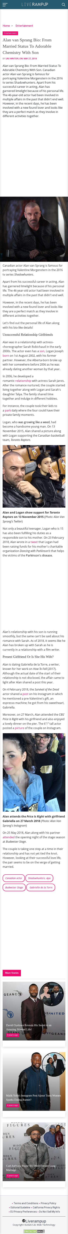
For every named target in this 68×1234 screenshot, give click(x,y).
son (42, 351)
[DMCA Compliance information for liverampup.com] (34, 1231)
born (6, 356)
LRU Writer (12, 58)
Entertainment (24, 25)
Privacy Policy (48, 1203)
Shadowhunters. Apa (39, 878)
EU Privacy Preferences (23, 1211)
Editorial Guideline (20, 1207)
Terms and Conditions (26, 1203)
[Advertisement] (34, 157)
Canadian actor (13, 878)
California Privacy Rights (46, 1207)
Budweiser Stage (14, 887)
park (8, 410)
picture (19, 728)
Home (6, 25)
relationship (23, 381)
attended (9, 837)
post (25, 694)
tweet (35, 542)
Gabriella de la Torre (40, 887)
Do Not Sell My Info (49, 1211)
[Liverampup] (35, 4)
